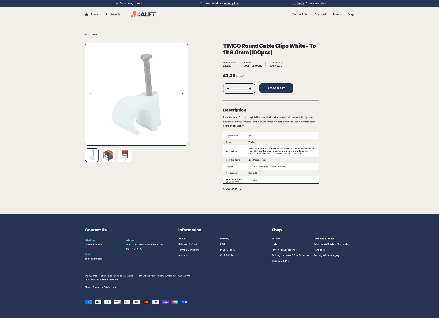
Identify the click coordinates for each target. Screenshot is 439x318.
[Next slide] (182, 94)
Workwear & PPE (280, 261)
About (181, 238)
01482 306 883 (93, 244)
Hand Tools (319, 249)
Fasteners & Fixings (323, 238)
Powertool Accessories (284, 249)
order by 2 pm (231, 3)
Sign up (301, 3)
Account (320, 14)
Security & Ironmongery (326, 255)
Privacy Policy (227, 249)
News (337, 14)
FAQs (223, 244)
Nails (274, 244)
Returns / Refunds (188, 244)
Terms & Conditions (188, 249)
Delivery (224, 238)
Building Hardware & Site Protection (291, 255)
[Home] (211, 14)
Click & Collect (228, 255)
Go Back (92, 34)
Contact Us (299, 14)
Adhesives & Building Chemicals (330, 244)
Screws (276, 238)
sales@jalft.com (94, 258)
